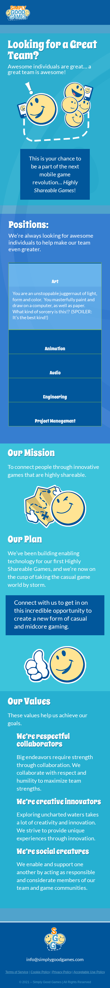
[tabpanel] (55, 308)
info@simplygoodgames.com (55, 959)
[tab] (55, 275)
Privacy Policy (62, 972)
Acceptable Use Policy (89, 972)
